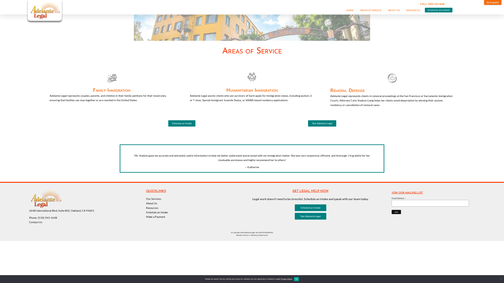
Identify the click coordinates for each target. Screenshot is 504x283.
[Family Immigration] (112, 89)
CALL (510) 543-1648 (432, 4)
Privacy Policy (286, 279)
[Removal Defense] (392, 90)
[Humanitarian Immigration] (252, 89)
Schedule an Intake (157, 212)
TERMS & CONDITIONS (259, 235)
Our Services (153, 198)
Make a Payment (155, 216)
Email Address (399, 198)
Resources (152, 207)
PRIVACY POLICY (242, 235)
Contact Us (35, 222)
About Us (151, 203)
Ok (296, 279)
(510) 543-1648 (47, 217)
